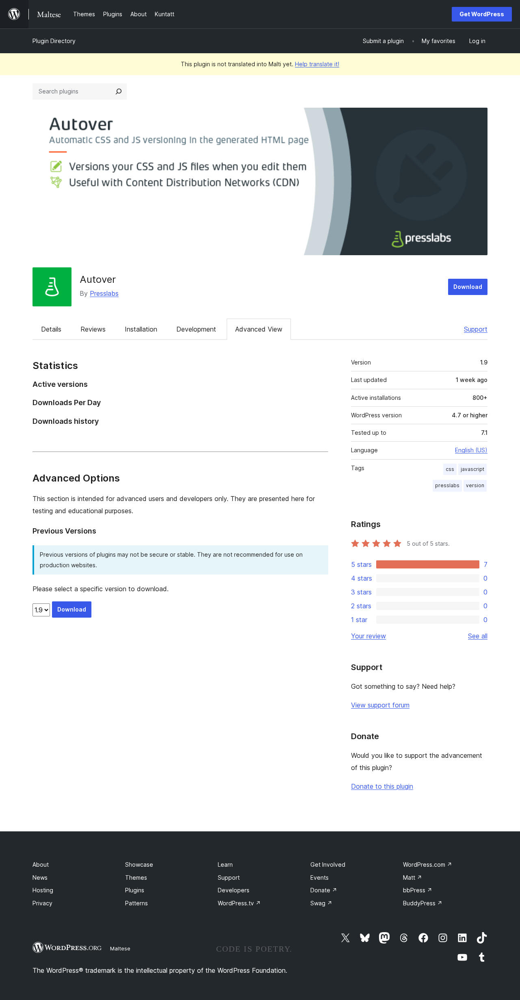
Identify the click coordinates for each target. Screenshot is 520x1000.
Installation (141, 329)
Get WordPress (481, 14)
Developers (233, 890)
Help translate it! (317, 64)
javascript (472, 469)
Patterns (136, 903)
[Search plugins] (118, 91)
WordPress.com (427, 864)
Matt (412, 877)
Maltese (120, 948)
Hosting (42, 890)
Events (319, 877)
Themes (136, 877)
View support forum (380, 705)
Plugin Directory (54, 40)
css (450, 469)
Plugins (134, 890)
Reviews (93, 329)
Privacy (42, 903)
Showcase (139, 864)
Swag (321, 903)
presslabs (447, 485)
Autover (98, 279)
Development (196, 329)
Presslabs (104, 293)
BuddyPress (422, 903)
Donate (323, 890)
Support (476, 329)
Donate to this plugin (382, 786)
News (40, 877)
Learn (225, 864)
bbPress (417, 890)
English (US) (471, 450)
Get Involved (327, 864)
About (40, 864)
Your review (368, 636)
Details (51, 329)
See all (478, 636)
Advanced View (258, 329)
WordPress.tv (239, 903)
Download (467, 286)
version (475, 485)
